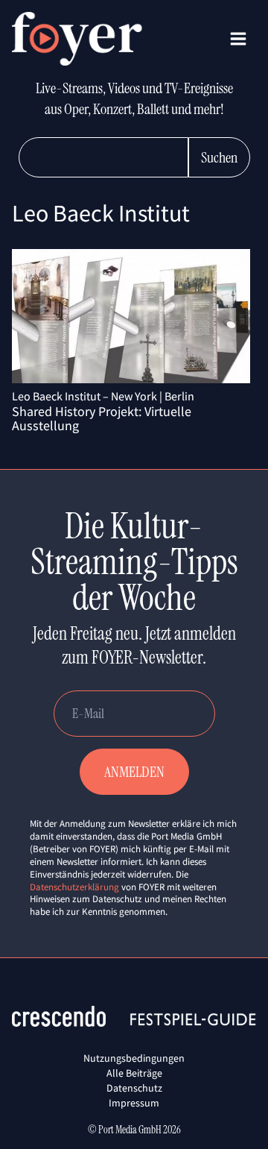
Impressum (134, 1102)
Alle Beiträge (134, 1073)
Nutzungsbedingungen (134, 1058)
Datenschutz (134, 1088)
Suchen (219, 157)
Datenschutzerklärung (74, 887)
